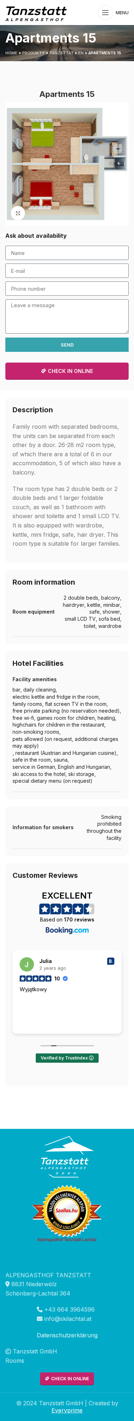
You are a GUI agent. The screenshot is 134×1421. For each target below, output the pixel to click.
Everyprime (67, 1410)
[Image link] (67, 1156)
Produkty (33, 52)
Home (11, 52)
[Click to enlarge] (18, 213)
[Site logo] (37, 11)
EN (81, 52)
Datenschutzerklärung (67, 1335)
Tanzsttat (61, 52)
